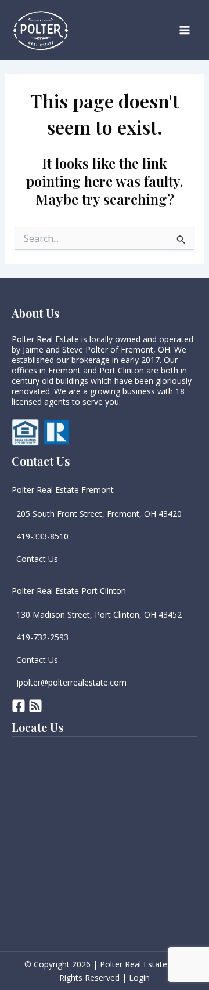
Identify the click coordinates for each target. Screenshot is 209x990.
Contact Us (37, 558)
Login (139, 977)
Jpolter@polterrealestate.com (71, 682)
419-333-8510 (42, 536)
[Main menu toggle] (184, 30)
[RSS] (35, 706)
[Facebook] (19, 706)
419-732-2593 (42, 637)
